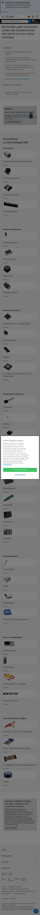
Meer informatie (8, 464)
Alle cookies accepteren (20, 469)
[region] (20, 457)
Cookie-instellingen (20, 474)
